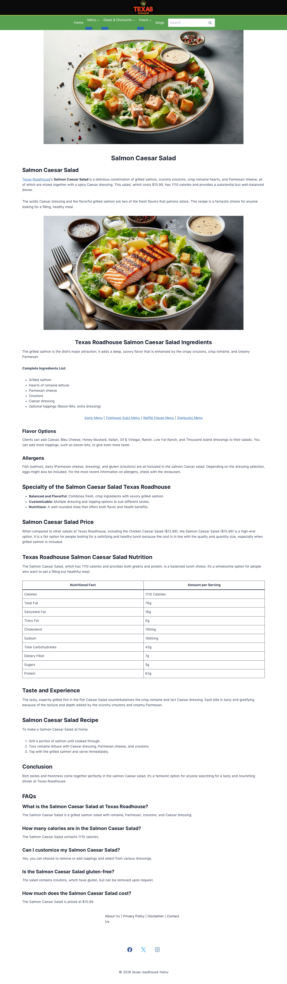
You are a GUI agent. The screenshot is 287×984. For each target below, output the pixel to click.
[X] (144, 950)
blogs (160, 23)
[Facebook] (130, 950)
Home (78, 23)
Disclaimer (156, 916)
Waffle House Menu (158, 418)
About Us (112, 916)
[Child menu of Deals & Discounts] (104, 28)
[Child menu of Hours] (140, 28)
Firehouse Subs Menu (123, 418)
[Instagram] (157, 950)
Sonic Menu (93, 418)
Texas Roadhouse (36, 179)
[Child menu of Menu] (88, 28)
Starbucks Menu (190, 418)
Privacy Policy (133, 916)
